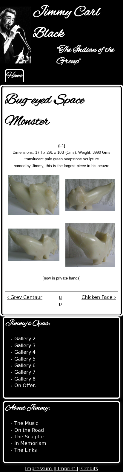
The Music (26, 423)
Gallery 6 (25, 365)
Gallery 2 (25, 338)
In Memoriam (30, 443)
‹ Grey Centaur (24, 297)
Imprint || (69, 468)
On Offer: (25, 385)
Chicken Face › (99, 297)
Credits (89, 468)
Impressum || (41, 468)
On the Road (29, 430)
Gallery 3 (25, 345)
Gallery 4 (25, 352)
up (60, 300)
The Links (25, 450)
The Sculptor (29, 437)
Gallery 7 (25, 372)
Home (14, 75)
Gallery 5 (25, 359)
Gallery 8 (25, 379)
